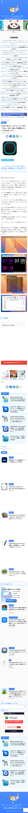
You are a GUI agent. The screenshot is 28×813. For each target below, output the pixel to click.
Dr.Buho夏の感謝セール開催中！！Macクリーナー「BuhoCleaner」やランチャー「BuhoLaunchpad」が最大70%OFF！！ (14, 42)
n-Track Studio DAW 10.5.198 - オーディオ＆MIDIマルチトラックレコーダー (17, 652)
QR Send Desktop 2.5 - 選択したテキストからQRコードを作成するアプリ (17, 573)
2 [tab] (13, 34)
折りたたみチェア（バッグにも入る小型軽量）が (15, 57)
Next (26, 27)
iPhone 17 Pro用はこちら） (14, 104)
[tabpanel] (14, 26)
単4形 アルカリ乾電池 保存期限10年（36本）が (12, 71)
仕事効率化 (4, 446)
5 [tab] (17, 34)
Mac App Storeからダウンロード (13, 362)
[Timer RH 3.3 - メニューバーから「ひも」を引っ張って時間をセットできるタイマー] (14, 136)
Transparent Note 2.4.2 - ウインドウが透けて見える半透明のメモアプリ (18, 664)
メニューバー (9, 448)
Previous (1, 27)
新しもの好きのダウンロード (14, 19)
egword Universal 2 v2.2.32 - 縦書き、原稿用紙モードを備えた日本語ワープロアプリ (17, 545)
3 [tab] (14, 34)
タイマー (4, 448)
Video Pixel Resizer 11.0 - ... (14, 30)
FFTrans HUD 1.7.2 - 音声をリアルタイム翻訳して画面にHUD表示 (17, 438)
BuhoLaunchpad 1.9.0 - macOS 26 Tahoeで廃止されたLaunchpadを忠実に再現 (18, 399)
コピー (18, 727)
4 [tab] (15, 34)
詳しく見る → (14, 731)
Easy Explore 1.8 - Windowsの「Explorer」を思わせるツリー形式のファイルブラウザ (17, 516)
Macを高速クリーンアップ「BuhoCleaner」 (13, 117)
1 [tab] (11, 34)
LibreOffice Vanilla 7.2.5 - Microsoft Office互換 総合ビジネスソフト (17, 488)
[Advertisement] (14, 344)
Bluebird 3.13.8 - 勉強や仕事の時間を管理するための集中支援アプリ (17, 609)
